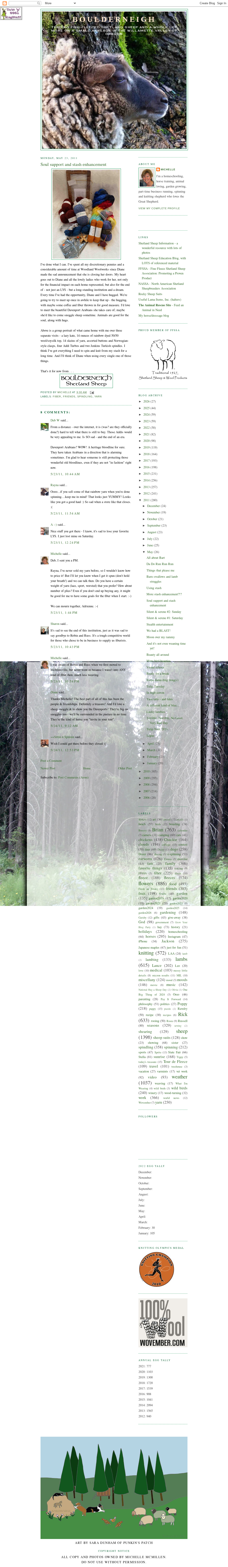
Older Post (125, 768)
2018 (147, 454)
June (150, 545)
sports (142, 1052)
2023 (147, 421)
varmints (162, 1071)
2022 (147, 427)
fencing (178, 868)
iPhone (142, 941)
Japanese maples (148, 947)
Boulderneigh (114, 19)
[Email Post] (92, 392)
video (152, 1077)
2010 (147, 771)
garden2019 (156, 898)
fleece (143, 877)
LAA (171, 953)
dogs (174, 849)
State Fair (174, 1052)
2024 (147, 414)
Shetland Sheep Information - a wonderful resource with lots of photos (160, 248)
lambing (152, 959)
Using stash (154, 588)
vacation (143, 1071)
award (166, 819)
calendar (182, 830)
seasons (153, 1025)
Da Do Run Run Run (160, 564)
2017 (147, 460)
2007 (147, 791)
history (175, 927)
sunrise (159, 1056)
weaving (160, 1083)
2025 (147, 408)
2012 (147, 493)
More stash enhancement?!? (164, 594)
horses (151, 936)
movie (153, 985)
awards (179, 819)
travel (153, 1066)
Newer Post (48, 768)
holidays (145, 931)
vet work (181, 1071)
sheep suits (162, 1037)
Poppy (182, 1003)
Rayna (55, 485)
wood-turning (172, 1093)
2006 (147, 797)
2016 (147, 467)
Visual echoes (155, 667)
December (154, 506)
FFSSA (142, 873)
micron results (160, 975)
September (154, 525)
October (152, 519)
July (150, 539)
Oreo (176, 994)
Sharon (55, 624)
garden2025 (172, 908)
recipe (149, 1015)
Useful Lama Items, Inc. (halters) (159, 299)
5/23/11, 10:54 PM (65, 681)
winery (152, 1093)
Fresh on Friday (148, 889)
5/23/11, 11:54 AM (65, 513)
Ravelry (182, 1008)
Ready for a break (158, 673)
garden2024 (145, 908)
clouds (143, 844)
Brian (157, 829)
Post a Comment (51, 760)
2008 (147, 784)
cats (178, 835)
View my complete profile (159, 208)
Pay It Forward (171, 999)
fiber (57, 396)
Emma (168, 859)
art (154, 819)
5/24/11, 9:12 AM (64, 726)
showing (153, 1042)
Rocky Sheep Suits (150, 294)
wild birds (160, 1088)
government (162, 922)
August (152, 532)
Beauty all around (158, 654)
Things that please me (160, 570)
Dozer (142, 854)
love (140, 970)
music (171, 984)
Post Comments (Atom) (73, 777)
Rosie (170, 1021)
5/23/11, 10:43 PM (65, 647)
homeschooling (177, 931)
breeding (174, 824)
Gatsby (142, 917)
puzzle (167, 1008)
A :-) (54, 524)
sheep (181, 1031)
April (151, 743)
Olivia (175, 989)
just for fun (174, 947)
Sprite (158, 1052)
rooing (155, 1021)
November (154, 512)
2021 (147, 434)
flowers (145, 883)
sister (174, 1042)
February (153, 756)
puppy (152, 1009)
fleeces (169, 877)
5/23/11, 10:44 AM (65, 474)
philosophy (145, 1004)
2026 (147, 401)
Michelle (56, 553)
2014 (147, 480)
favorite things (150, 868)
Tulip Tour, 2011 (157, 729)
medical (156, 970)
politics (165, 1004)
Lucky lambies (156, 712)
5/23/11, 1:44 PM (64, 612)
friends (69, 396)
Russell (182, 1021)
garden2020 (180, 898)
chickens (145, 839)
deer (147, 849)
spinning (171, 1047)
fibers (178, 873)
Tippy (180, 1057)
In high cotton (155, 692)
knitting (146, 952)
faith (150, 863)
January (152, 763)
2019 (147, 447)
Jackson (168, 940)
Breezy (142, 830)
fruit (141, 893)
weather (179, 1076)
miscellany (146, 979)
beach (142, 824)
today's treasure (147, 1062)
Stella (142, 1057)
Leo (177, 966)
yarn (98, 396)
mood (169, 980)
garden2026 (144, 913)
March (151, 750)
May (150, 552)
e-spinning (174, 854)
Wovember (144, 1102)
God (141, 921)
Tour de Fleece (175, 1061)
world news (171, 1098)
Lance (157, 965)
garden (182, 893)
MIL (179, 975)
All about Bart (156, 557)
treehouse (176, 1066)
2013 (147, 487)
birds (158, 824)
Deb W (55, 420)
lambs (181, 958)
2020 (147, 441)
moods (182, 979)
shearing (145, 1031)
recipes (167, 1015)
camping (164, 835)
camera (146, 835)
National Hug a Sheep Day (152, 989)
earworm (145, 858)
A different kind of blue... (163, 705)
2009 (147, 778)
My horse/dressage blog (153, 315)
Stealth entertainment (160, 624)
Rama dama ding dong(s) (163, 680)
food (173, 883)
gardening (168, 912)
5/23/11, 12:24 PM (65, 542)
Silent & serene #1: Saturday (165, 618)
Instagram (174, 936)
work (142, 1097)
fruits (162, 893)
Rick (182, 1014)
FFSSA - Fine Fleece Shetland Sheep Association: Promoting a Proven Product (161, 273)
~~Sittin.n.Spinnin (62, 737)
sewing (177, 1025)
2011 (147, 500)
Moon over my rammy (161, 637)
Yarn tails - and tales (160, 699)
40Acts (142, 819)
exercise (182, 859)
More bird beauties (159, 661)
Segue (150, 735)
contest (183, 844)
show (184, 1038)
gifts (156, 917)
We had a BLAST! (159, 630)
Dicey (160, 849)
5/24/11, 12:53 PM (65, 750)
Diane (54, 692)
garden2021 (153, 903)
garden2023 (176, 903)
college (166, 845)
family (170, 863)
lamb (184, 953)
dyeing (158, 854)
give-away (174, 917)
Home (87, 768)
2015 (147, 473)
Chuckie (170, 839)
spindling (85, 396)
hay (159, 927)
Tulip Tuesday (156, 686)
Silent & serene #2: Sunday (164, 612)
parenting (144, 999)
